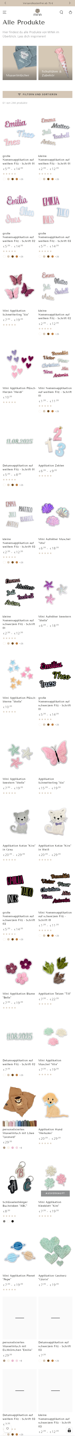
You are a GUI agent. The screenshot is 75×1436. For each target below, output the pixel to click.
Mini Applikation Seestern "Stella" (14, 780)
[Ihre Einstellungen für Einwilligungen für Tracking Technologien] (69, 1430)
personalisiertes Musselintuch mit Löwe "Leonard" (18, 1133)
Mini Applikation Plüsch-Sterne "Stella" (19, 699)
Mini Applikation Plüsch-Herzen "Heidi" (19, 390)
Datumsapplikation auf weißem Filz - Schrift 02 (19, 1062)
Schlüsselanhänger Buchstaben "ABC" (15, 1204)
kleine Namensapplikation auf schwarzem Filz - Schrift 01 (19, 622)
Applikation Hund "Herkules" (50, 1131)
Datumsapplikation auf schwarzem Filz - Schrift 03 (54, 1346)
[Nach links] (6, 3)
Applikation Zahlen (51, 465)
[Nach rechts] (69, 3)
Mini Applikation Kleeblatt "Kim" (49, 1204)
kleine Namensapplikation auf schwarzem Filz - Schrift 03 (54, 1421)
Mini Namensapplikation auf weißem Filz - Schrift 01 (55, 392)
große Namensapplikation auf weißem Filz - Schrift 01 (19, 160)
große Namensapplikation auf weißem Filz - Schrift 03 (54, 237)
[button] (61, 12)
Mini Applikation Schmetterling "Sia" (16, 312)
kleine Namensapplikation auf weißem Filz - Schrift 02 (54, 314)
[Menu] (4, 12)
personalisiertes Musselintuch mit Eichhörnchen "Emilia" (17, 1346)
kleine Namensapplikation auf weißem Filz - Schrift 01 (54, 160)
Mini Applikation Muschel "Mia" (49, 1062)
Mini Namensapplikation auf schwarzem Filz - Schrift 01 (55, 916)
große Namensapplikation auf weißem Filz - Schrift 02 (19, 237)
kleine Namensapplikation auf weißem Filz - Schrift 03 (19, 543)
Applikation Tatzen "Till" (54, 993)
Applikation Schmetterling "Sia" (51, 780)
